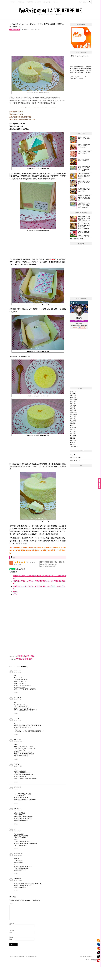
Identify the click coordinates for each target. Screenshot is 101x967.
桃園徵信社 (73, 397)
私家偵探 (72, 442)
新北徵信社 (73, 395)
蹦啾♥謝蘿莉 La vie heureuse (50, 10)
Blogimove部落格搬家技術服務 (93, 959)
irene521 (17, 764)
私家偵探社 (73, 408)
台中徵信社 (73, 401)
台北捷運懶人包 (21, 2)
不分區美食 (20, 659)
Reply (16, 692)
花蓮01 (15, 591)
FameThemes (89, 956)
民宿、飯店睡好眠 (47, 2)
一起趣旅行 (38, 2)
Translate (81, 78)
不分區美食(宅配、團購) (15, 29)
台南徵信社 (73, 403)
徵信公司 (72, 407)
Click (99, 483)
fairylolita (25, 29)
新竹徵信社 (75, 399)
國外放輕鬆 (55, 2)
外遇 (73, 414)
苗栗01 (15, 594)
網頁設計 (76, 446)
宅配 (30, 659)
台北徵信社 (73, 393)
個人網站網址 (11, 938)
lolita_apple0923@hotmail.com (82, 56)
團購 (26, 659)
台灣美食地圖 (12, 2)
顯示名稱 (11, 924)
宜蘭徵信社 (73, 440)
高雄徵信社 (73, 405)
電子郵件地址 (11, 931)
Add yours (24, 666)
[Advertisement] (37, 44)
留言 (11, 903)
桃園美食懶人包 (30, 2)
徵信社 (74, 392)
